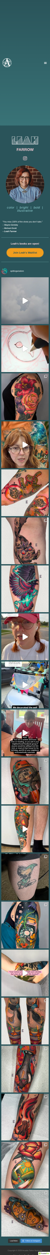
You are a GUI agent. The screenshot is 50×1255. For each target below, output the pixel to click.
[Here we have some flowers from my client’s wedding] (25, 396)
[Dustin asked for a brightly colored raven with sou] (25, 588)
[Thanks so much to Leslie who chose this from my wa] (25, 1165)
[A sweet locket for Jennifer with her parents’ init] (25, 1213)
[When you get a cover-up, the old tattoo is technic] (25, 829)
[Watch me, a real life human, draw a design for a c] (25, 348)
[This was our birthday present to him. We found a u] (25, 684)
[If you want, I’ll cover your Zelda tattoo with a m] (25, 877)
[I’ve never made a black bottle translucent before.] (25, 1069)
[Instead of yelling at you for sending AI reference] (25, 444)
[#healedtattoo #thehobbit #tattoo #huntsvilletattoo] (25, 973)
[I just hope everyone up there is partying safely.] (25, 300)
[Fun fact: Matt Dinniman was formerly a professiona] (25, 540)
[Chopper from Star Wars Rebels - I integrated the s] (25, 781)
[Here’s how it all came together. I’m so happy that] (25, 636)
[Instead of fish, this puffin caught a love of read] (25, 1021)
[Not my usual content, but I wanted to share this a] (25, 733)
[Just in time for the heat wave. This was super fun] (25, 1117)
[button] (45, 63)
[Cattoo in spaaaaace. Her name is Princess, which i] (25, 492)
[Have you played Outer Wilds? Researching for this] (25, 925)
